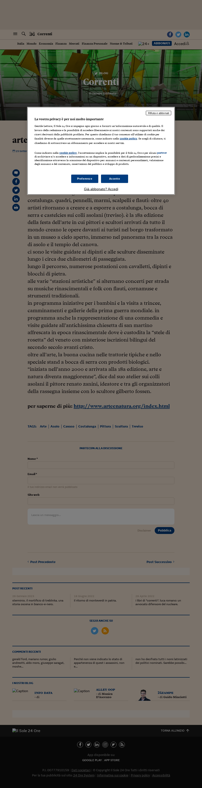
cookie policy (128, 138)
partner (162, 152)
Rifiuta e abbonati (158, 112)
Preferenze (84, 178)
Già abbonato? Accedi (101, 189)
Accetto (114, 178)
